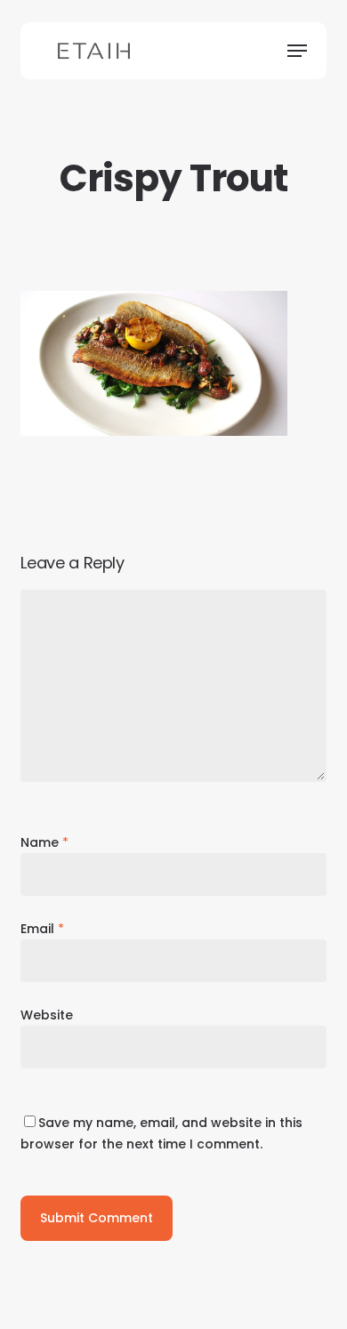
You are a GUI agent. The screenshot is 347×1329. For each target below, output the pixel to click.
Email (42, 929)
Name (44, 842)
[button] (297, 51)
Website (46, 1015)
